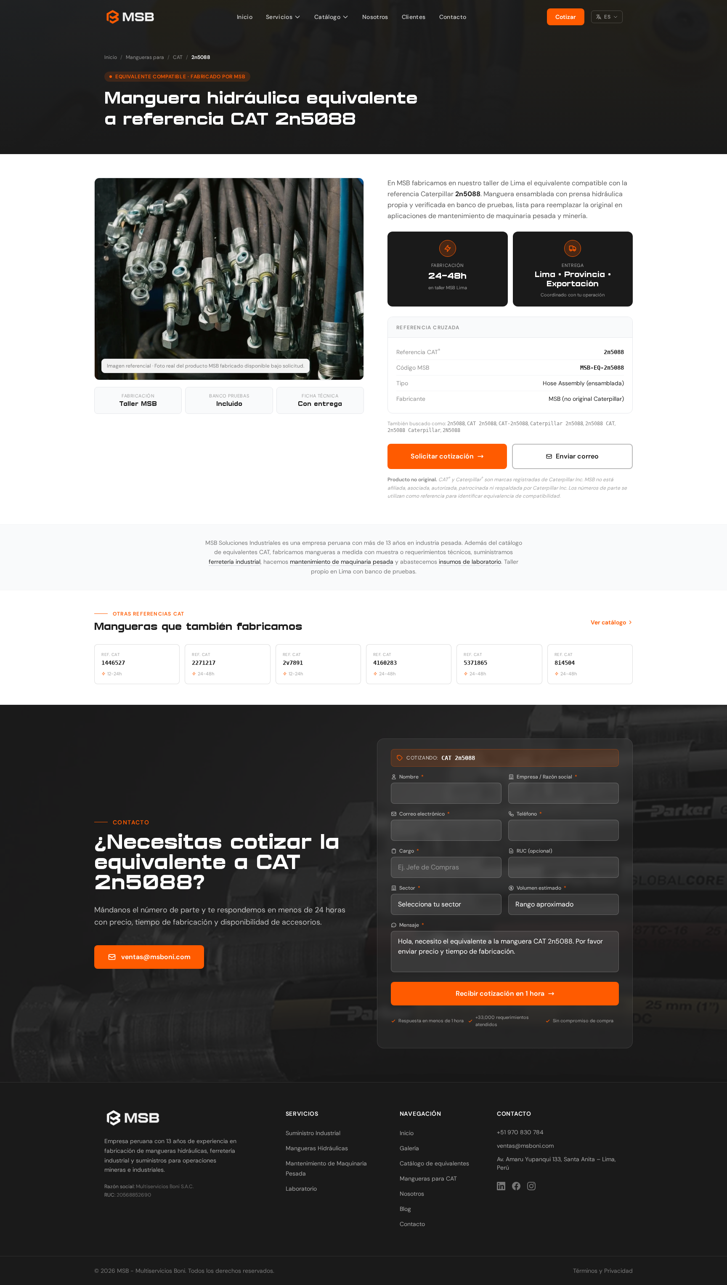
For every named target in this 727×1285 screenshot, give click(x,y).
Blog (405, 1209)
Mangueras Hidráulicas (317, 1148)
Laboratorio (301, 1188)
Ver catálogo (608, 622)
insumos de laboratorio (470, 561)
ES (607, 16)
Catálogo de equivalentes (434, 1163)
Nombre (411, 776)
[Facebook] (516, 1186)
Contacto (453, 17)
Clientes (414, 17)
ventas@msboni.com (156, 956)
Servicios (279, 17)
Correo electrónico (424, 813)
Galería (409, 1148)
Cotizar (565, 17)
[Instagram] (531, 1186)
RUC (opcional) (534, 851)
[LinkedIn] (501, 1186)
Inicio (244, 17)
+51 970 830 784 (520, 1132)
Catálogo (327, 17)
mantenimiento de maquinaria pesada (341, 561)
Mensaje (411, 925)
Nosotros (375, 17)
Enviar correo (577, 456)
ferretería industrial (234, 561)
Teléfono (529, 813)
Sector (409, 888)
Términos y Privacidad (603, 1270)
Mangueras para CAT (428, 1178)
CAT (178, 57)
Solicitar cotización (442, 456)
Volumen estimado (541, 888)
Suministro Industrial (313, 1133)
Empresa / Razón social (547, 776)
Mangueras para (145, 57)
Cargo (409, 851)
